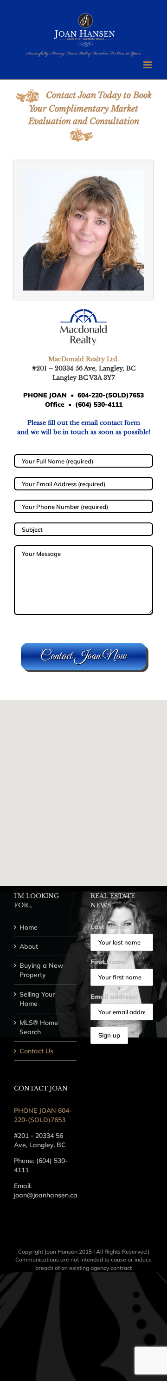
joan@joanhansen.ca (45, 1195)
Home (28, 927)
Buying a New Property (41, 970)
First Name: (109, 962)
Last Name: (108, 927)
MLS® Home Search (38, 1027)
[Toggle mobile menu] (148, 65)
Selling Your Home (37, 999)
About (28, 946)
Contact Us (36, 1051)
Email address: (113, 996)
